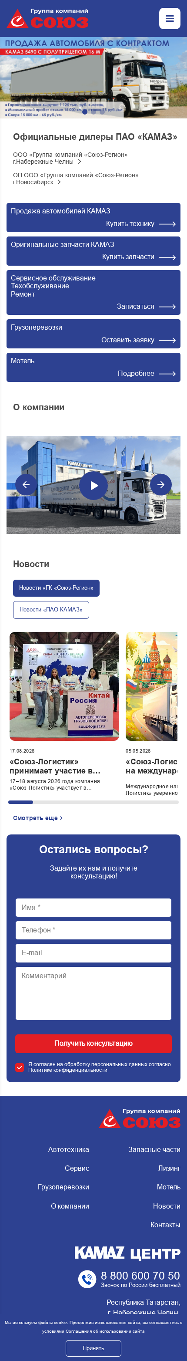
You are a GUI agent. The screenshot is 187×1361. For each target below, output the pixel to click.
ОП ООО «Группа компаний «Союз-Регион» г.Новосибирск (76, 179)
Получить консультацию (93, 1043)
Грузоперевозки (63, 1187)
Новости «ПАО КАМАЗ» (51, 609)
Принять (93, 1348)
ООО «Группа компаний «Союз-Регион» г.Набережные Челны (70, 158)
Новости (166, 1206)
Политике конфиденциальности (67, 1070)
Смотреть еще (35, 817)
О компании (70, 1206)
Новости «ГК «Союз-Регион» (56, 587)
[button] (84, 112)
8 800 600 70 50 (140, 1276)
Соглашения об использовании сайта (105, 1331)
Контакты (165, 1225)
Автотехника (68, 1149)
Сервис (77, 1168)
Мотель (168, 1187)
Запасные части (154, 1149)
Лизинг (169, 1168)
